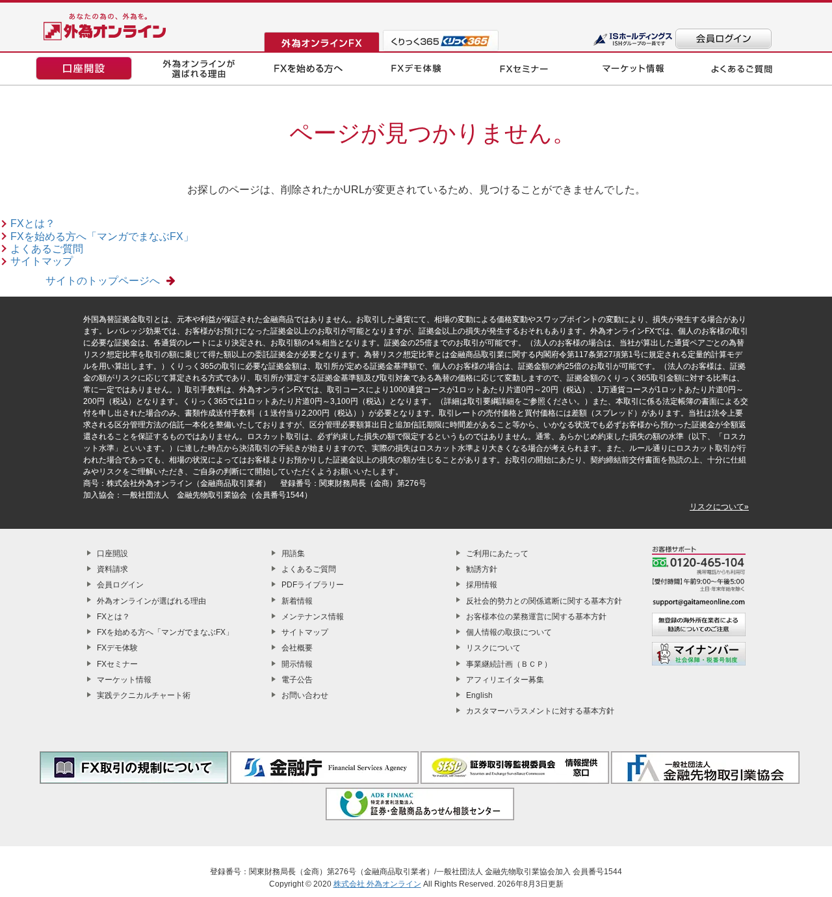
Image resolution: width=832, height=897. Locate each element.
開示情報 (297, 664)
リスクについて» (719, 506)
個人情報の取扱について (509, 632)
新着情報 (297, 601)
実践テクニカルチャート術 (143, 695)
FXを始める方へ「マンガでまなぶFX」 (102, 236)
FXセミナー (117, 664)
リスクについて (493, 647)
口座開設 (112, 553)
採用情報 (481, 584)
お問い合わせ (304, 695)
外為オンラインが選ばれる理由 (151, 601)
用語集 (293, 553)
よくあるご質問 (46, 248)
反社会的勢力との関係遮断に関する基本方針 (544, 601)
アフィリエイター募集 (505, 679)
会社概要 (297, 647)
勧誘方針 (481, 569)
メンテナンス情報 (312, 616)
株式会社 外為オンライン (377, 884)
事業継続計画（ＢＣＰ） (509, 664)
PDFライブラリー (312, 584)
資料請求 (112, 569)
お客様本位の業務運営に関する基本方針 (536, 616)
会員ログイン (120, 584)
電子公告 (297, 679)
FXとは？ (32, 223)
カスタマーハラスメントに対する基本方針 (540, 711)
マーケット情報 (124, 679)
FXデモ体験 (117, 647)
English (479, 695)
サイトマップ (41, 261)
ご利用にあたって (497, 553)
